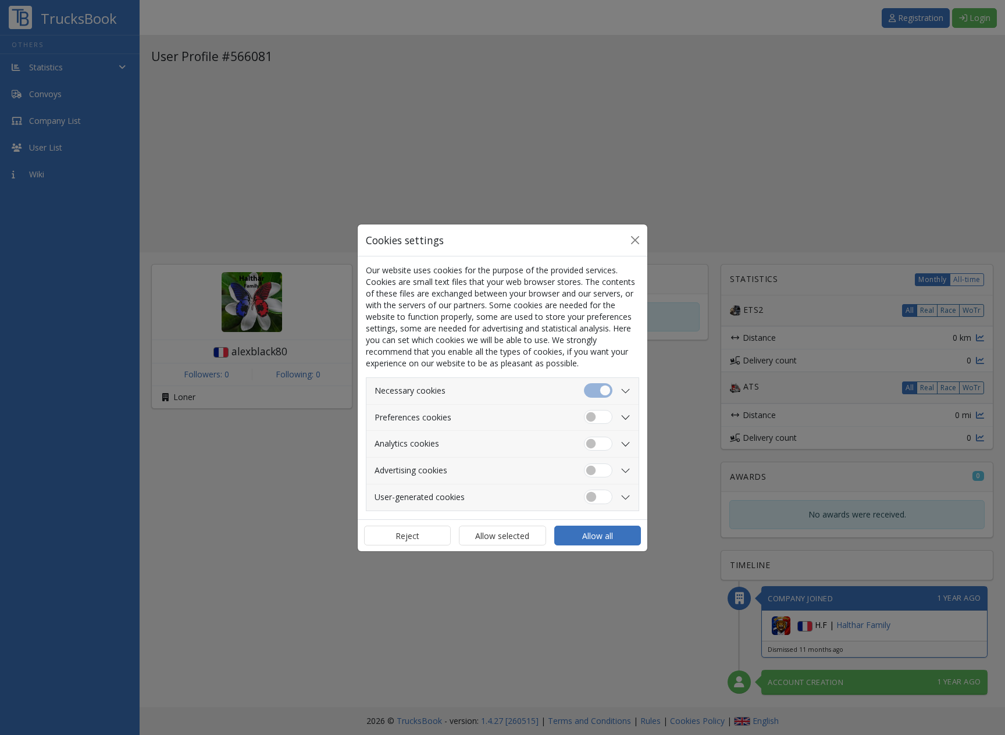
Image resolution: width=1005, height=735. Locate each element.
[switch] (598, 417)
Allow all (597, 535)
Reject (407, 535)
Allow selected (502, 535)
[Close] (635, 240)
